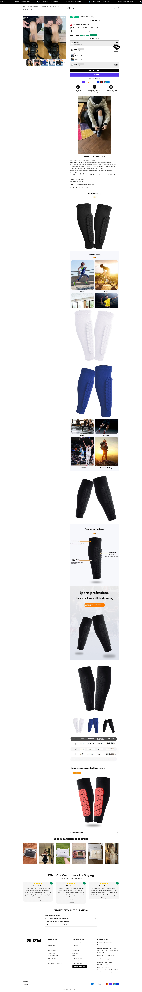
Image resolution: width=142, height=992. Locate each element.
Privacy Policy (52, 950)
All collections (76, 953)
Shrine (77, 989)
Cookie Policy (51, 953)
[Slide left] (24, 62)
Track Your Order (77, 958)
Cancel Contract (79, 966)
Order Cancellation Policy (55, 963)
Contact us (75, 948)
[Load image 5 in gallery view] (59, 62)
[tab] (63, 866)
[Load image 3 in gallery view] (44, 62)
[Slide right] (64, 62)
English (26, 984)
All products (75, 950)
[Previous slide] (25, 854)
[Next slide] (117, 854)
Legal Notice (51, 945)
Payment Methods (53, 955)
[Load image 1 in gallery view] (30, 62)
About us (75, 945)
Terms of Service (53, 948)
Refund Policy (52, 961)
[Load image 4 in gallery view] (52, 62)
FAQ (73, 955)
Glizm (68, 989)
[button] (34, 6)
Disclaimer (51, 943)
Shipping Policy (52, 958)
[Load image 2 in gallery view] (37, 62)
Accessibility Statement (79, 943)
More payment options (94, 78)
